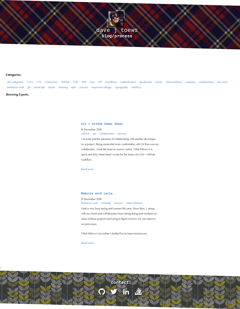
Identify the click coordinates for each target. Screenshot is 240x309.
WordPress (111, 82)
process (84, 87)
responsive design (101, 87)
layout (51, 87)
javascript (39, 87)
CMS (30, 82)
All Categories (15, 82)
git (29, 87)
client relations (174, 82)
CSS (38, 82)
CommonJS (51, 82)
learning (63, 87)
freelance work (15, 87)
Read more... (88, 169)
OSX (75, 82)
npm (73, 87)
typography (121, 87)
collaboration (206, 82)
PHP (84, 82)
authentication (128, 82)
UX (100, 82)
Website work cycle (96, 193)
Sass (92, 82)
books (158, 82)
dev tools (222, 82)
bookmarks (146, 82)
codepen (190, 82)
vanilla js (136, 87)
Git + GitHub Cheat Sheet (102, 124)
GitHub (65, 82)
